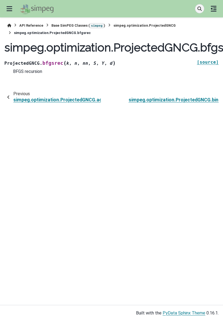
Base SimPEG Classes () (78, 25)
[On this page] (214, 8)
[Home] (9, 25)
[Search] (199, 8)
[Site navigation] (9, 8)
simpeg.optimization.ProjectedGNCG (144, 25)
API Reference (31, 25)
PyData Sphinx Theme (184, 313)
